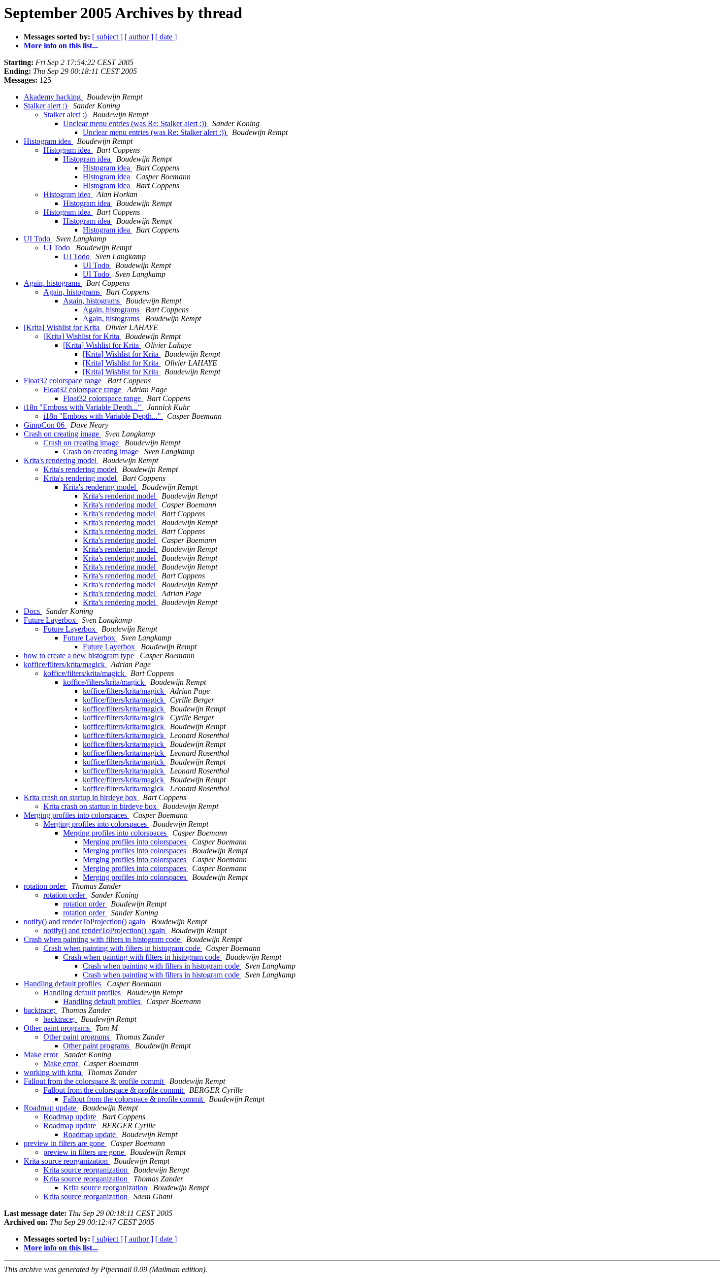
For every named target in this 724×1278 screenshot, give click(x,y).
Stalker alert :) (46, 105)
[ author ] (139, 37)
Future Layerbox (51, 620)
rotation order (45, 886)
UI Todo (38, 239)
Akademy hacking (53, 97)
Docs (33, 611)
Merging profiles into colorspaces (76, 815)
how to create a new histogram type (80, 655)
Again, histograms (53, 283)
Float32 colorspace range (63, 380)
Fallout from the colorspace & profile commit (94, 1081)
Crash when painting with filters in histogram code (103, 939)
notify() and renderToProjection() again (85, 921)
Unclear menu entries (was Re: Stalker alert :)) (135, 123)
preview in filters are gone (65, 1143)
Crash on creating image (62, 434)
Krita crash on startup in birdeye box (81, 797)
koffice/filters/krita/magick (65, 664)
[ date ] (166, 37)
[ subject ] (107, 37)
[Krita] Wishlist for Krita (62, 327)
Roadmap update (51, 1108)
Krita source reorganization (67, 1161)
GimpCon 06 (45, 425)
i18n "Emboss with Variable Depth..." (83, 407)
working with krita (53, 1072)
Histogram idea (48, 141)
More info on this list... (61, 45)
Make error (42, 1054)
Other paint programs (58, 1028)
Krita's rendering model (61, 460)
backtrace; (40, 1010)
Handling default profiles (63, 983)
